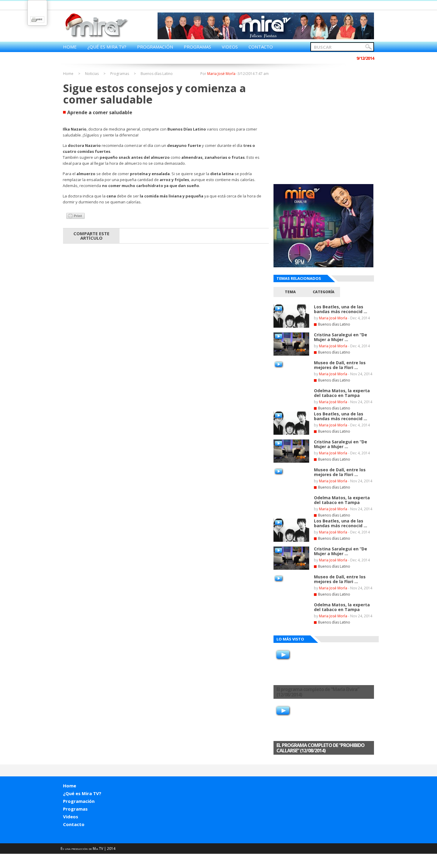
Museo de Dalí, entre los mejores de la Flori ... (340, 365)
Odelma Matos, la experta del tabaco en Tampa (342, 393)
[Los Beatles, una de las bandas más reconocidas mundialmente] (291, 326)
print (39, 19)
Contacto (261, 47)
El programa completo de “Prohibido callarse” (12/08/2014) (320, 748)
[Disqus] (166, 326)
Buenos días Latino (157, 74)
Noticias (92, 74)
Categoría (323, 291)
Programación (155, 47)
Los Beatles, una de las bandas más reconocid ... (340, 309)
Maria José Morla (221, 73)
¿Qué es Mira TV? (106, 47)
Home (70, 47)
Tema (290, 291)
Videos (230, 47)
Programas (197, 47)
